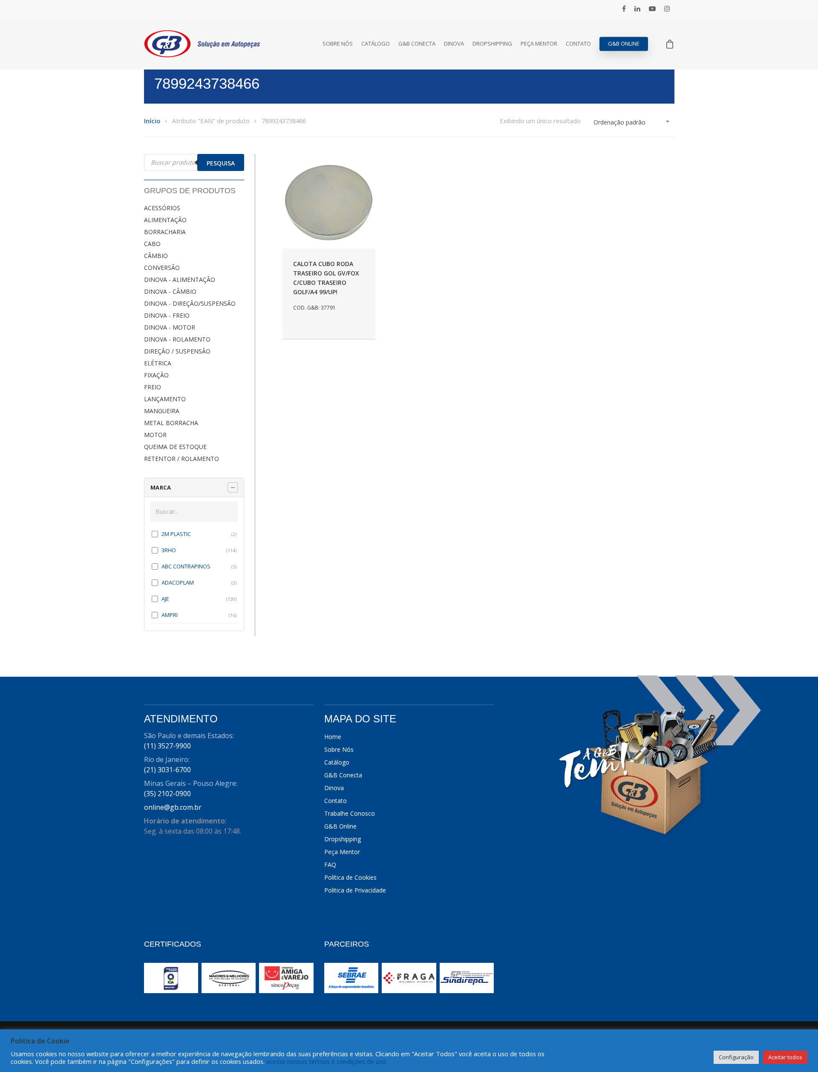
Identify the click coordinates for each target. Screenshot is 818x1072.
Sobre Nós (338, 43)
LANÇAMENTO (165, 399)
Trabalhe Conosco (349, 813)
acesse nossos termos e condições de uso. (326, 1061)
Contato (578, 43)
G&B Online (623, 43)
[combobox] (631, 122)
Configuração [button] (736, 1057)
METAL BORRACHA (171, 423)
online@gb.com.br (173, 807)
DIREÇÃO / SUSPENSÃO (177, 351)
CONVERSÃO (162, 268)
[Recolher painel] (233, 487)
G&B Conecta (416, 43)
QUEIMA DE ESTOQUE (175, 447)
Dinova (454, 43)
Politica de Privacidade (355, 890)
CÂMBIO (156, 256)
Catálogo (375, 43)
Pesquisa (221, 163)
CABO (152, 244)
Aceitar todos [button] (785, 1057)
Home (332, 737)
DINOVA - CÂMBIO (170, 291)
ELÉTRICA (157, 363)
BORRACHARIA (165, 232)
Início (152, 120)
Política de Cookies (350, 877)
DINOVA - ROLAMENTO (177, 339)
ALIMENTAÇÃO (165, 220)
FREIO (152, 387)
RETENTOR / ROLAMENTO (181, 459)
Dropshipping (492, 43)
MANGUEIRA (161, 411)
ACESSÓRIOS (162, 208)
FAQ (330, 864)
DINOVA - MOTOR (169, 327)
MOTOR (155, 435)
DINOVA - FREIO (167, 315)
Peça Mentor (539, 43)
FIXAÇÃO (156, 375)
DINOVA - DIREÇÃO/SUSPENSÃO (190, 303)
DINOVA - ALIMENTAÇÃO (179, 279)
